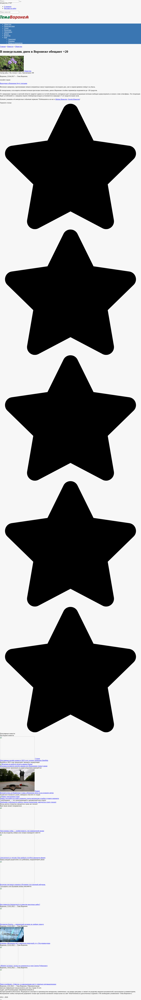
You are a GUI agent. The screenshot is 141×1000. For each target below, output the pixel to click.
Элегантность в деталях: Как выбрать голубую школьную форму (23, 858)
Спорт (6, 28)
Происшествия (9, 26)
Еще (5, 37)
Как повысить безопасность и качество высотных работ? (20, 904)
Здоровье (11, 41)
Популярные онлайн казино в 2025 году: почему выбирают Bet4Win (24, 760)
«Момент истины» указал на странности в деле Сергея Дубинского (23, 966)
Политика (7, 30)
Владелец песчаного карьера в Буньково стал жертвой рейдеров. (23, 884)
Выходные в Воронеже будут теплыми (13, 83)
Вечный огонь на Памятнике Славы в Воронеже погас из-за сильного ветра (27, 793)
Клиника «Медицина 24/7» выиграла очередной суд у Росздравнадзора (25, 943)
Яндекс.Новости (61, 99)
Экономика (8, 32)
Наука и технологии (15, 43)
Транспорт (12, 39)
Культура (7, 35)
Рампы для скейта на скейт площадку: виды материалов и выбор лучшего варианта (29, 798)
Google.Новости (74, 99)
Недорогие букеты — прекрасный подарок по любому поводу (22, 924)
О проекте (7, 6)
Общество (7, 24)
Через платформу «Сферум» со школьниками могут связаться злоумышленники (28, 984)
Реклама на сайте (10, 8)
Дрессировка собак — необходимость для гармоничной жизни (22, 831)
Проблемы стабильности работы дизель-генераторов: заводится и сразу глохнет (28, 802)
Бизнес (6, 34)
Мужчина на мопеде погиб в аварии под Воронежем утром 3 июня (23, 766)
